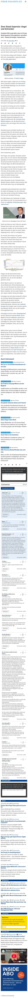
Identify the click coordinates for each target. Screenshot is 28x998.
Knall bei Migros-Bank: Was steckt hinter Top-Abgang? (13, 903)
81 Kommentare (15, 864)
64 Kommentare (15, 803)
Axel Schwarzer (18, 350)
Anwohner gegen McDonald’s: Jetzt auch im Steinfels (13, 867)
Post (21, 471)
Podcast (20, 934)
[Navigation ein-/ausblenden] (25, 1)
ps (8, 850)
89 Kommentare (16, 907)
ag (9, 907)
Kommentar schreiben (7, 488)
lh (8, 803)
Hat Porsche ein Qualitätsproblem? (10, 852)
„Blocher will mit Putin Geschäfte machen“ (13, 936)
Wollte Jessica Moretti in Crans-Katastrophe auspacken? (13, 822)
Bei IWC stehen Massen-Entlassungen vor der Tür (13, 896)
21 (17, 40)
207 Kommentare (15, 888)
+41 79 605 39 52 (7, 471)
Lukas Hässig (11, 40)
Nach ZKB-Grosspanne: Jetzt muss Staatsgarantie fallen (10, 909)
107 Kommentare (15, 850)
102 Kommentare (15, 893)
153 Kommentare (16, 883)
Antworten (5, 514)
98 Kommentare (15, 900)
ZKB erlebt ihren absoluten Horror (10, 890)
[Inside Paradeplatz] (11, 1)
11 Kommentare (14, 835)
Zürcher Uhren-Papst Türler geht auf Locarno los (13, 806)
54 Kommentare (12, 934)
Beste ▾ (25, 484)
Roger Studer (15, 348)
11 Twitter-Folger (19, 78)
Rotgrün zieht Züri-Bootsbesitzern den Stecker (14, 885)
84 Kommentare (15, 819)
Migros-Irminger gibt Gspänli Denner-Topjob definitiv (13, 837)
